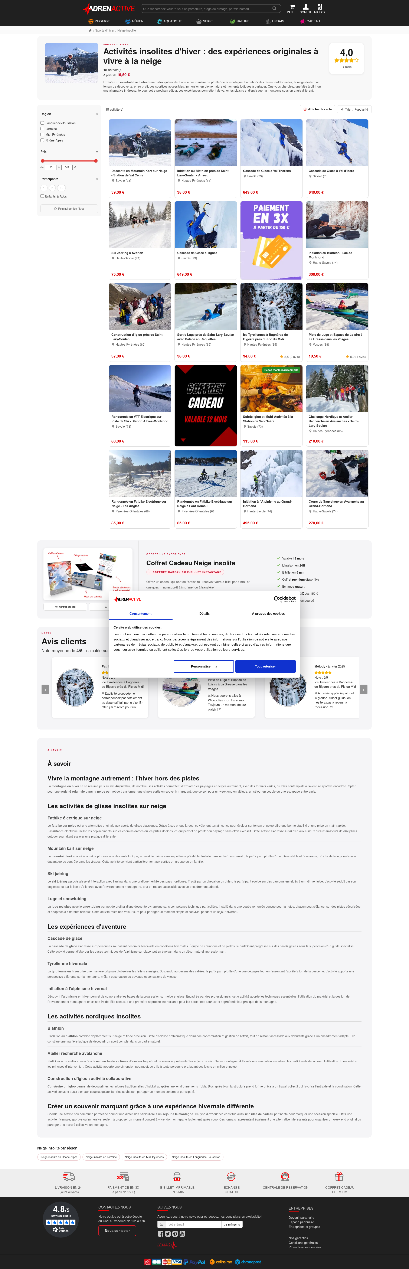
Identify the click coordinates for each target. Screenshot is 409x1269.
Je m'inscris (232, 1224)
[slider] (42, 161)
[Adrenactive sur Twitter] (168, 1234)
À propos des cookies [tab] (268, 613)
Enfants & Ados (56, 196)
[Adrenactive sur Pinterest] (175, 1234)
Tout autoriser (265, 666)
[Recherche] (274, 8)
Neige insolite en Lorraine (101, 1157)
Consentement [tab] (140, 613)
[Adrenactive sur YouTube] (182, 1234)
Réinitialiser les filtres (71, 208)
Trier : (356, 109)
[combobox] (204, 8)
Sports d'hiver (104, 30)
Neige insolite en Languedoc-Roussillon (196, 1157)
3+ (61, 188)
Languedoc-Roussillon (61, 123)
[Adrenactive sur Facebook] (160, 1234)
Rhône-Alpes (54, 140)
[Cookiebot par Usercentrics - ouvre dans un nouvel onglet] (277, 599)
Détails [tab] (204, 613)
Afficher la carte (320, 109)
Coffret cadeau (67, 606)
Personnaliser (201, 666)
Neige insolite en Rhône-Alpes (59, 1157)
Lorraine (51, 128)
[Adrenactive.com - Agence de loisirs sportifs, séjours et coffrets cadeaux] (109, 8)
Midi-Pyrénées (55, 134)
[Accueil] (90, 30)
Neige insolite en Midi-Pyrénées (144, 1157)
